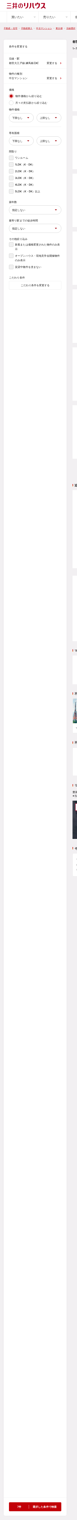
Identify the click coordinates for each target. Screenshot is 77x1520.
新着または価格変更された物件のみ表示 (37, 247)
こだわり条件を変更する (35, 285)
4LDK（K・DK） (25, 184)
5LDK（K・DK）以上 (27, 191)
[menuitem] (22, 17)
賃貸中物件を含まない (28, 266)
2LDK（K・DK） (25, 171)
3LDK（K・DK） (25, 177)
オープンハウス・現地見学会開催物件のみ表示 (37, 258)
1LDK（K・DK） (25, 164)
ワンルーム (21, 157)
